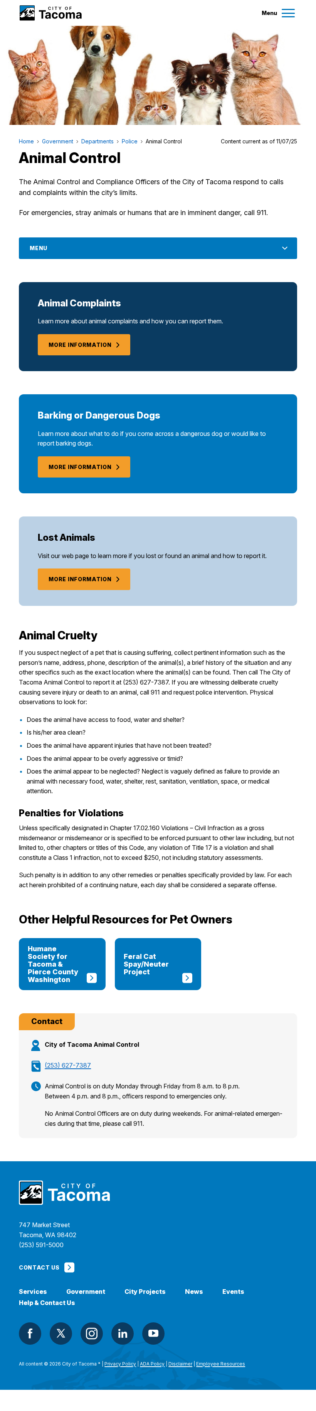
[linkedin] (122, 1333)
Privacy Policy (120, 1364)
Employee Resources (220, 1364)
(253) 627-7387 (68, 1065)
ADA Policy (152, 1364)
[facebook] (30, 1333)
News (194, 1291)
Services (33, 1291)
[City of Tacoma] (50, 13)
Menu (38, 248)
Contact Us (39, 1267)
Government (85, 1291)
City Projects (145, 1291)
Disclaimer (180, 1364)
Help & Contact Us (47, 1303)
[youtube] (153, 1333)
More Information (80, 344)
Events (233, 1291)
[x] (61, 1333)
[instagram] (92, 1333)
